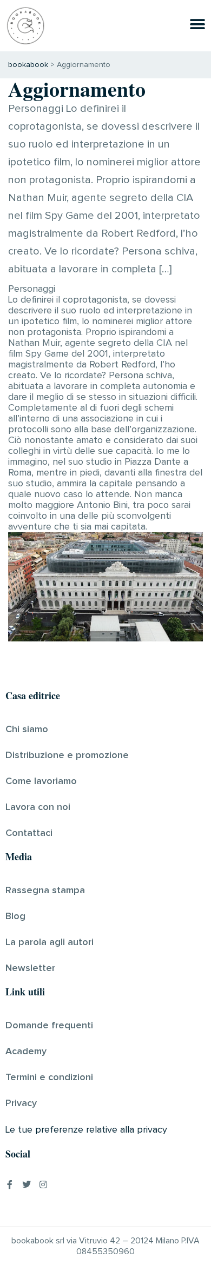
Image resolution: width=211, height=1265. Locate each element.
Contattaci (28, 833)
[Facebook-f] (9, 1184)
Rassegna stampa (45, 890)
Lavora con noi (37, 807)
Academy (26, 1051)
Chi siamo (26, 729)
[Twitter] (26, 1184)
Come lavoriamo (41, 781)
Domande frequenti (49, 1025)
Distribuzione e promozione (67, 755)
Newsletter (30, 968)
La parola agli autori (49, 942)
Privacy (21, 1103)
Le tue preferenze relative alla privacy (86, 1130)
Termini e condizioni (49, 1077)
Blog (15, 916)
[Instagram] (43, 1184)
